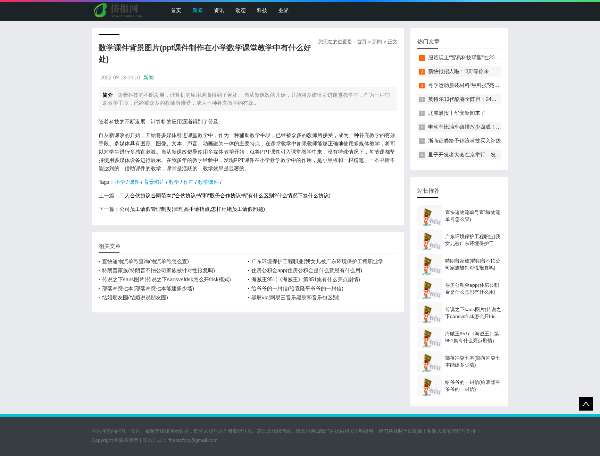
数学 (174, 182)
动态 (240, 10)
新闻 (197, 10)
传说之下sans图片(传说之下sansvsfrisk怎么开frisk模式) (166, 279)
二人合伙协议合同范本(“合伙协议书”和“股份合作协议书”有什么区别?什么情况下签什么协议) (225, 195)
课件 (134, 182)
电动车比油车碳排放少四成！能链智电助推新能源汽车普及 (496, 127)
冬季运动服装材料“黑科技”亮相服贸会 (471, 85)
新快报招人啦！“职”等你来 (458, 71)
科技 (262, 10)
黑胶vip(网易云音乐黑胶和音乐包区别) (295, 297)
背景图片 (154, 182)
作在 (188, 182)
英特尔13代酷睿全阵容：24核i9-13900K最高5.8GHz (488, 99)
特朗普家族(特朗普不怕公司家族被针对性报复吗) (158, 270)
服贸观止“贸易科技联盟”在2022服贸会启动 (477, 57)
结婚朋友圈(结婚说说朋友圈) (135, 297)
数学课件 (208, 182)
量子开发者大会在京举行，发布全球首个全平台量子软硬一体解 (501, 154)
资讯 (219, 10)
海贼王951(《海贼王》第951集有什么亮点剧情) (305, 279)
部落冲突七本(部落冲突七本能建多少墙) (148, 288)
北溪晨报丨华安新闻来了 (456, 113)
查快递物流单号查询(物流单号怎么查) (145, 261)
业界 (283, 10)
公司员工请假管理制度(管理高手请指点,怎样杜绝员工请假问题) (192, 209)
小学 (120, 182)
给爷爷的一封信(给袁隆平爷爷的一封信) (297, 288)
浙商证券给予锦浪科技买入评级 (464, 141)
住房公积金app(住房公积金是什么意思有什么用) (306, 270)
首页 (176, 10)
